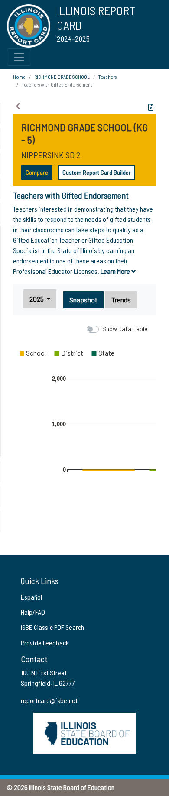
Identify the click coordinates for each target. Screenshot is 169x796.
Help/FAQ (33, 612)
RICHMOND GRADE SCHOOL (62, 77)
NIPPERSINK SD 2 (51, 155)
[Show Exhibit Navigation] (18, 106)
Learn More (116, 271)
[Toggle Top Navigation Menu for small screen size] (19, 57)
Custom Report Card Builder (96, 172)
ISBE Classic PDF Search (52, 627)
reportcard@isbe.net (49, 700)
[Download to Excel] (151, 107)
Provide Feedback (45, 643)
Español (31, 597)
